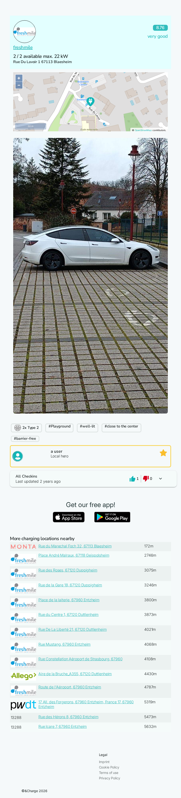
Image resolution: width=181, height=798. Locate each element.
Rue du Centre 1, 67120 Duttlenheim (68, 614)
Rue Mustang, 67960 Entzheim (64, 644)
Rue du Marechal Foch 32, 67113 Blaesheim (74, 546)
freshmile (23, 47)
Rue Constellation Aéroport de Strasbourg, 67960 (80, 659)
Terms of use (108, 773)
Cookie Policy (109, 767)
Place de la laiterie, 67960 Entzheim (68, 599)
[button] (90, 479)
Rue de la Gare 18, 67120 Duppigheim (70, 585)
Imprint (104, 762)
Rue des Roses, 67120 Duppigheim (67, 570)
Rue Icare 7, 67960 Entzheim (62, 726)
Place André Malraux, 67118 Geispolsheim (73, 555)
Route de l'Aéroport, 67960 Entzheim (69, 687)
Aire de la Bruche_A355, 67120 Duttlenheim (75, 673)
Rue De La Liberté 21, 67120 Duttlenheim (72, 629)
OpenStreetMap (143, 130)
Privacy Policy (109, 778)
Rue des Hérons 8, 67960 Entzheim (68, 716)
